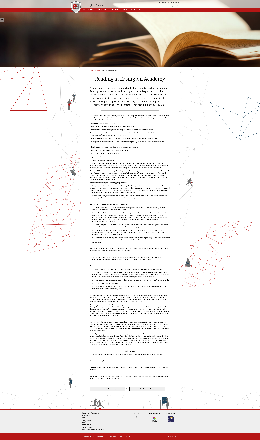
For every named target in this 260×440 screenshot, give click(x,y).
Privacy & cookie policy (115, 436)
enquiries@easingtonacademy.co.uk (93, 430)
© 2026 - (173, 436)
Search (173, 6)
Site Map (128, 436)
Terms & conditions (88, 436)
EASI (176, 2)
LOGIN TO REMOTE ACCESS (159, 2)
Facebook (136, 417)
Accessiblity (101, 436)
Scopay (170, 2)
